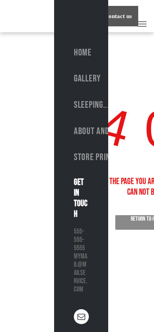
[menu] (142, 24)
